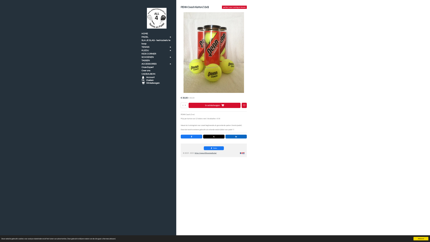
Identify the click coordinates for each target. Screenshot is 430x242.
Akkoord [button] (421, 239)
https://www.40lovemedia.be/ (206, 153)
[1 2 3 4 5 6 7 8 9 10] (184, 105)
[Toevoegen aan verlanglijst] (244, 105)
